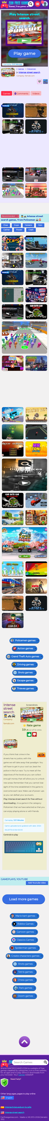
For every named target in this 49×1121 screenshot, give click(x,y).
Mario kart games (25, 915)
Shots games (25, 672)
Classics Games (25, 939)
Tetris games (25, 972)
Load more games (23, 899)
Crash (31, 230)
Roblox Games (25, 923)
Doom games (25, 996)
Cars (40, 225)
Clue (5, 225)
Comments (21, 93)
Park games (25, 988)
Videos (35, 93)
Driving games (25, 664)
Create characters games (25, 955)
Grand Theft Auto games (25, 656)
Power (19, 230)
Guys (16, 225)
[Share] (45, 81)
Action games (25, 648)
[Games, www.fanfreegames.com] (16, 4)
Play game (24, 53)
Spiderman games (25, 947)
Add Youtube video (37, 883)
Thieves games (25, 688)
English (9, 1098)
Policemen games (25, 640)
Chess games (25, 980)
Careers (28, 225)
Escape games (25, 680)
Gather (6, 230)
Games (6, 93)
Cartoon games (25, 931)
